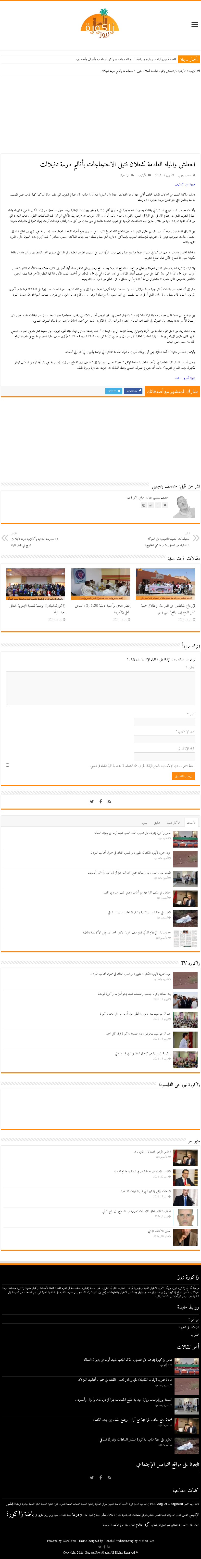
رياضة (30, 1514)
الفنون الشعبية (47, 1504)
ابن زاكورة (134, 1504)
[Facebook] (100, 802)
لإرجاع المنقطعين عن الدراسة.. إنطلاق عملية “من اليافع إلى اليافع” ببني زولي (168, 609)
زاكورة (14, 1514)
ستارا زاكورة (187, 1525)
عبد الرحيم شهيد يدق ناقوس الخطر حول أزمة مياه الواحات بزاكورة (135, 1014)
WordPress (69, 1541)
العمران (62, 1504)
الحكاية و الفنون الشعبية (91, 1504)
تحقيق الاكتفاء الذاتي (159, 1231)
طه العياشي (176, 1525)
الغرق (56, 1504)
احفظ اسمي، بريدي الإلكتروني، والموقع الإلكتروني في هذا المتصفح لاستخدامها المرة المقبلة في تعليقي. (142, 766)
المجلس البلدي (182, 1515)
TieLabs (108, 1541)
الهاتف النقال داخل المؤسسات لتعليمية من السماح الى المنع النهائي (136, 1211)
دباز (82, 1515)
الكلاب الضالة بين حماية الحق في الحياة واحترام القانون (142, 1171)
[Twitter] (92, 802)
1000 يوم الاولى (191, 1504)
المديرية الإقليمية (168, 1515)
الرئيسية (192, 71)
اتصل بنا (195, 1335)
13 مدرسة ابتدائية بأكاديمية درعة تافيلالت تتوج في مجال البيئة (34, 539)
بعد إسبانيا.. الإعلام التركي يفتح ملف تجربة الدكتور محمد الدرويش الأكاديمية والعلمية (127, 932)
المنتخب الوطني (147, 1515)
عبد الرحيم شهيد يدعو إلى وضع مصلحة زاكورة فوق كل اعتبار (138, 1033)
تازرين (118, 1515)
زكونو (196, 1525)
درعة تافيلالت (65, 1515)
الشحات (76, 1504)
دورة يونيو (53, 1515)
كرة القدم (143, 1524)
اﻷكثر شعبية (173, 823)
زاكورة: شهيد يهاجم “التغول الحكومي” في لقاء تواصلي (143, 1053)
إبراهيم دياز (144, 1504)
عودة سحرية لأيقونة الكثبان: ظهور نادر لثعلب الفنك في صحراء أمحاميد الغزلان (130, 853)
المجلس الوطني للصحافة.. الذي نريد (152, 1151)
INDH (153, 1504)
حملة (86, 1515)
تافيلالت (111, 1515)
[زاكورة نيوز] (100, 23)
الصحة (69, 1504)
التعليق (190, 667)
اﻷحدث (191, 823)
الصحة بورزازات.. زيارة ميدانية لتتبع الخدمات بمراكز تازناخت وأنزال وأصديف (129, 873)
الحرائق (104, 1504)
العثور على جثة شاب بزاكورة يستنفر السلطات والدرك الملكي (139, 912)
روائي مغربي (43, 1515)
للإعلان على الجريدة (188, 1327)
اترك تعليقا (124, 175)
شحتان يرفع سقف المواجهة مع (155, 59)
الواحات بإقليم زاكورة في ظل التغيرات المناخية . (145, 1191)
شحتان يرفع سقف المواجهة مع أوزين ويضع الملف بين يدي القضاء (136, 892)
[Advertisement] (100, 114)
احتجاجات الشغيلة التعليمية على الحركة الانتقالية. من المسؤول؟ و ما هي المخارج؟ (167, 539)
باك (129, 1515)
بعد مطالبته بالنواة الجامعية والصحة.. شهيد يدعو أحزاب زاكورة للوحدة (134, 994)
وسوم (144, 823)
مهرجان (128, 1525)
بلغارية (124, 1515)
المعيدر (158, 1515)
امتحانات (136, 1515)
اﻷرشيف (181, 71)
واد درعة (106, 1525)
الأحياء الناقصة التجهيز (118, 1504)
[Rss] (109, 802)
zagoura (177, 1504)
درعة (75, 1515)
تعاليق (157, 823)
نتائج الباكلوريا (117, 1525)
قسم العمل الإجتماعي (160, 1525)
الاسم (191, 714)
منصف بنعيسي (184, 175)
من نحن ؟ (193, 1320)
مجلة (133, 1525)
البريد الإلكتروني (185, 731)
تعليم (103, 1515)
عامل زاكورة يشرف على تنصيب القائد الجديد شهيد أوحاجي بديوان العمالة (133, 833)
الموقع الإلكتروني (186, 748)
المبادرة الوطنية (21, 1504)
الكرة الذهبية (34, 1504)
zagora (163, 1504)
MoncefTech (146, 1541)
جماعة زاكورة (94, 1515)
